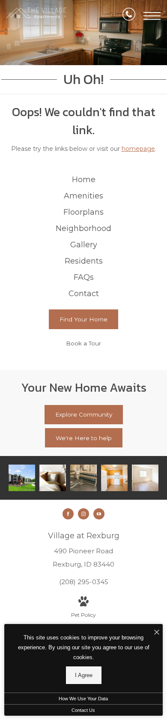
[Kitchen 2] (114, 478)
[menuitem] (83, 180)
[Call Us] (128, 16)
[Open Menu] (152, 16)
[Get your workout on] (83, 478)
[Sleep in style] (52, 478)
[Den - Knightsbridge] (145, 478)
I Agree (83, 675)
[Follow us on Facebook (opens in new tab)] (68, 513)
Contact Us (83, 710)
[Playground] (22, 478)
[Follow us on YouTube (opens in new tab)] (98, 513)
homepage (138, 149)
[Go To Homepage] (36, 16)
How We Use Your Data (83, 698)
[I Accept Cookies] (156, 632)
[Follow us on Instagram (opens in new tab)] (83, 513)
